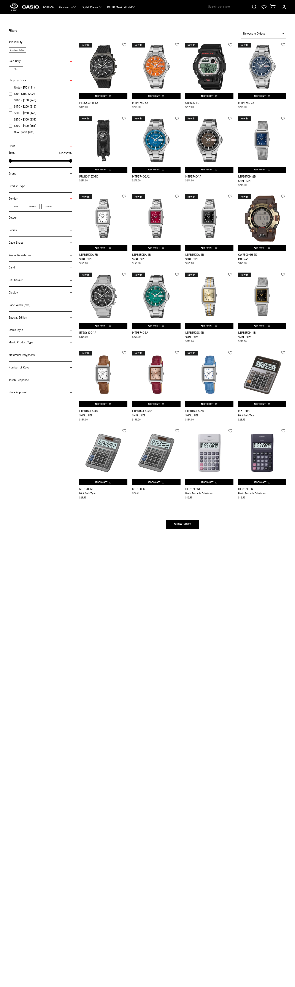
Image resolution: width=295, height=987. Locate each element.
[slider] (10, 161)
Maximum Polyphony (22, 355)
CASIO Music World (119, 7)
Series (13, 230)
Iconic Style (16, 330)
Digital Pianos (89, 7)
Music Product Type (21, 342)
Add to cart (101, 96)
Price (12, 146)
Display (13, 292)
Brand (12, 173)
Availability (15, 42)
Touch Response (19, 380)
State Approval (18, 392)
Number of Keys (19, 367)
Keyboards (66, 7)
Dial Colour (16, 280)
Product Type (17, 186)
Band (12, 267)
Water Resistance (20, 255)
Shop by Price (17, 80)
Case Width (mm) (19, 305)
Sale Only (15, 61)
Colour (13, 218)
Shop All (48, 7)
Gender (13, 199)
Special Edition (18, 318)
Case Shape (16, 243)
